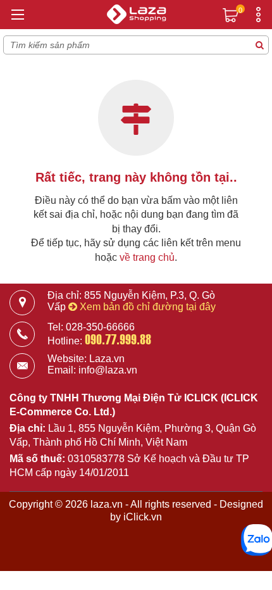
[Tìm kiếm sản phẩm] (259, 45)
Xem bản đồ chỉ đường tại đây (146, 306)
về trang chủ (147, 257)
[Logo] (136, 15)
